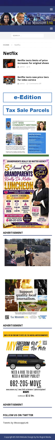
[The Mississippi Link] (27, 23)
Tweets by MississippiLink (15, 422)
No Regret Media (44, 437)
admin (22, 67)
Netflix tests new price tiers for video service (33, 78)
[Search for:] (27, 35)
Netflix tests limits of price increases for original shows (33, 62)
